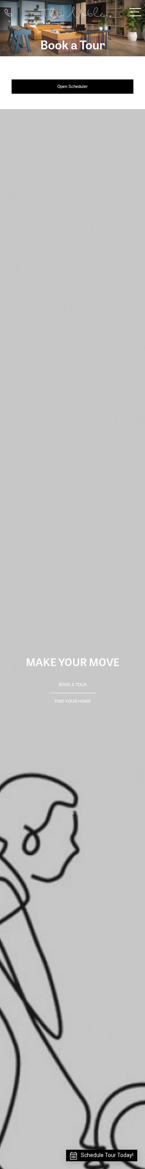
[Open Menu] (135, 12)
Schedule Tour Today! (107, 1155)
